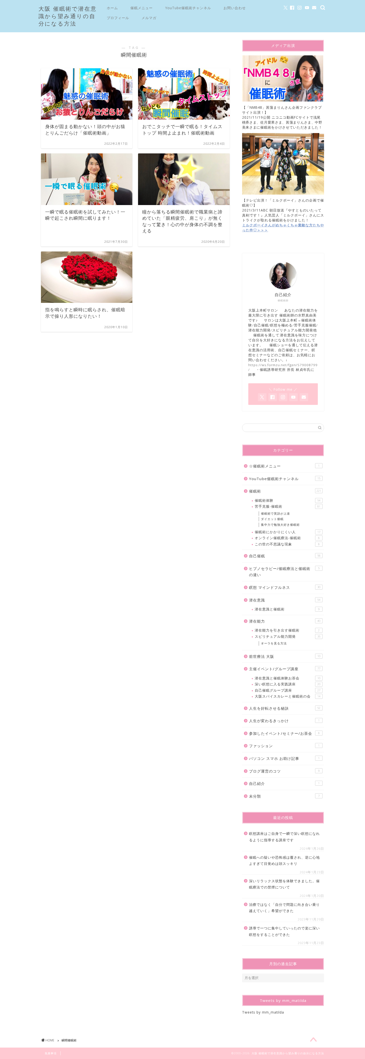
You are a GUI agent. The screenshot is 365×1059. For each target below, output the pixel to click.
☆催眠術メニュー (284, 465)
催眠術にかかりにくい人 (287, 532)
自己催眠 (284, 555)
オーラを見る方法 (274, 643)
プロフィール (118, 17)
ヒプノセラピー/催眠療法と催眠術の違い (284, 571)
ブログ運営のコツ (284, 771)
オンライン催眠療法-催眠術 (287, 537)
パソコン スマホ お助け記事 (284, 758)
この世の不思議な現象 (287, 544)
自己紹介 (284, 783)
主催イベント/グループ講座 (284, 668)
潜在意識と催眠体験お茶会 (287, 678)
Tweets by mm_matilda (263, 1012)
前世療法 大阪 (284, 656)
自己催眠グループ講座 (287, 690)
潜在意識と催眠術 (287, 609)
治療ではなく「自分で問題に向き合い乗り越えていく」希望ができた (284, 907)
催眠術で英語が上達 (275, 513)
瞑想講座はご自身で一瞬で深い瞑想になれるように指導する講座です (284, 836)
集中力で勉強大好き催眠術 (280, 525)
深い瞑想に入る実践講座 (287, 684)
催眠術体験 (287, 500)
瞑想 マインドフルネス (284, 587)
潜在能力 (284, 621)
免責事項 (51, 1053)
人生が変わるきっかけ (284, 720)
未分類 (284, 796)
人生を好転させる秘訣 (284, 708)
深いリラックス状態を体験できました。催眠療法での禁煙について (284, 884)
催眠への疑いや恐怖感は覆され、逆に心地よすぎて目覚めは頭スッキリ (284, 860)
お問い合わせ (234, 7)
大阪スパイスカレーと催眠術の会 (287, 696)
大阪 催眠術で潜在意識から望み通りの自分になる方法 (67, 16)
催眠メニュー (141, 7)
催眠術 (285, 491)
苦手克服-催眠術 (287, 506)
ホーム (112, 7)
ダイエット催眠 (272, 519)
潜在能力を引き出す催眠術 (287, 630)
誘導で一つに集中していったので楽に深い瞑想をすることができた (284, 931)
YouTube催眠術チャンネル (188, 7)
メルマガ (149, 17)
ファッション (284, 745)
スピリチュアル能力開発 (287, 636)
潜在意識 (284, 600)
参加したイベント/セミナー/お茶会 (284, 733)
